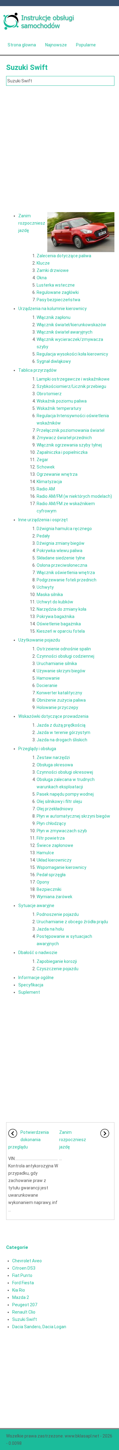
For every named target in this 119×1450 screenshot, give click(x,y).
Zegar (42, 459)
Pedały (43, 535)
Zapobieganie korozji (57, 961)
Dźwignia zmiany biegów (61, 543)
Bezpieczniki (49, 889)
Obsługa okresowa (55, 764)
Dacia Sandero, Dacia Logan (39, 1326)
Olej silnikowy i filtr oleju (59, 801)
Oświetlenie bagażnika (59, 623)
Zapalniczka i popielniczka (62, 452)
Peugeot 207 (24, 1304)
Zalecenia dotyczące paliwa (64, 255)
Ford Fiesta (23, 1282)
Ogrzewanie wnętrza (57, 474)
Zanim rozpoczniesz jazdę (31, 223)
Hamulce (45, 852)
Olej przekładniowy (55, 808)
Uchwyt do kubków (55, 601)
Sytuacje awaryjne (36, 905)
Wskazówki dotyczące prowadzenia (53, 716)
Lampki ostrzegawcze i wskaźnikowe (73, 379)
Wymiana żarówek (54, 896)
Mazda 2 (20, 1297)
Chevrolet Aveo (27, 1260)
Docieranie (47, 685)
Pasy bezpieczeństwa (58, 299)
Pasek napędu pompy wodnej (65, 794)
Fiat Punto (22, 1275)
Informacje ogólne (36, 977)
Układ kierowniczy (54, 860)
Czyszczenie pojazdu (57, 968)
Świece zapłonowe (55, 845)
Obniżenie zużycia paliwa (61, 700)
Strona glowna (22, 44)
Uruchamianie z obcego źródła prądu (72, 921)
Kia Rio (18, 1290)
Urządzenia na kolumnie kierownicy (52, 308)
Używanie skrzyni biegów (61, 670)
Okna (42, 277)
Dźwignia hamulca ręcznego (64, 528)
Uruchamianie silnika (57, 663)
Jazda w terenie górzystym (63, 732)
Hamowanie (48, 678)
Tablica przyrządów (37, 370)
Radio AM (46, 488)
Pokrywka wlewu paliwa (59, 550)
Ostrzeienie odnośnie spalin (64, 648)
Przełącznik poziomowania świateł (70, 430)
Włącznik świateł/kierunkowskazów (71, 324)
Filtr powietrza (51, 838)
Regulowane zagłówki (58, 292)
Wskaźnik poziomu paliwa (62, 401)
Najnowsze (56, 44)
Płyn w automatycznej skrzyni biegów (73, 816)
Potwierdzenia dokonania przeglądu (28, 1139)
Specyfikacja (30, 984)
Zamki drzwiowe (53, 270)
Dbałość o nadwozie (37, 952)
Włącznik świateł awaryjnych (64, 332)
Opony (43, 882)
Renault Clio (23, 1312)
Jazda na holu (50, 929)
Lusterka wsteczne (56, 285)
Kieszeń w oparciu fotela (61, 631)
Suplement (29, 992)
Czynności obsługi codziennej (65, 656)
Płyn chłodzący (51, 823)
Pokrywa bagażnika (55, 616)
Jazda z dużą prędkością (61, 725)
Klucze (43, 263)
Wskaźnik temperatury (59, 408)
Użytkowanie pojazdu (39, 640)
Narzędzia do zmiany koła (61, 609)
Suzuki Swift (24, 1319)
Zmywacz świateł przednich (64, 437)
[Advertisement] (59, 148)
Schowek (46, 467)
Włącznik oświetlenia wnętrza (66, 572)
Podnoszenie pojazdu (58, 914)
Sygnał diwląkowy (54, 361)
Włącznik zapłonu (53, 317)
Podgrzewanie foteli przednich (66, 579)
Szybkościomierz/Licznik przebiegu (71, 386)
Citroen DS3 (23, 1268)
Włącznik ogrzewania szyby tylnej (69, 445)
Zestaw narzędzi (53, 757)
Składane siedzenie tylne (61, 557)
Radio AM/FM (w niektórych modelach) (74, 496)
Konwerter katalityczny (59, 692)
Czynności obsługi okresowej (65, 772)
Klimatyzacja (49, 481)
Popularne (86, 44)
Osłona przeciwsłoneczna (62, 565)
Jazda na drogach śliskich (62, 739)
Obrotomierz (49, 393)
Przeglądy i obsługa (37, 748)
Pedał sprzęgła (51, 874)
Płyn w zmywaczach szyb (62, 830)
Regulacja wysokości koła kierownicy (72, 354)
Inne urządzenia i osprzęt (43, 519)
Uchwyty (45, 587)
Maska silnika (50, 594)
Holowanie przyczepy (57, 707)
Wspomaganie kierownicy (61, 867)
